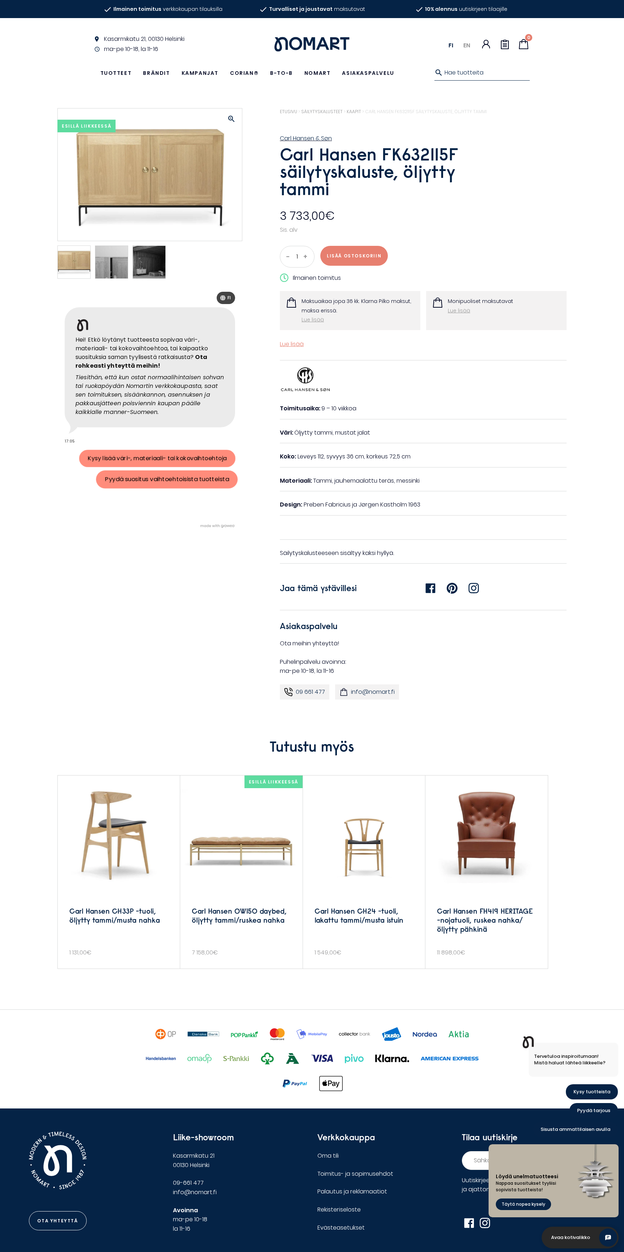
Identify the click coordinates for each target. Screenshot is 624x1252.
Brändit (156, 73)
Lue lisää (313, 319)
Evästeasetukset (341, 1227)
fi (450, 45)
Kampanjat (200, 73)
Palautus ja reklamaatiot (352, 1191)
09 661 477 (310, 692)
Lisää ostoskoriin (354, 256)
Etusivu (288, 111)
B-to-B (281, 73)
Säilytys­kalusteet (322, 111)
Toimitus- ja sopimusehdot (355, 1174)
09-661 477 (188, 1183)
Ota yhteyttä (57, 1221)
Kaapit (354, 111)
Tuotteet (116, 73)
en (466, 45)
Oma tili (328, 1155)
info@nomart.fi (373, 692)
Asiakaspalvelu (368, 73)
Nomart (317, 73)
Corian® (244, 73)
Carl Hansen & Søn (306, 138)
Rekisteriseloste (339, 1209)
